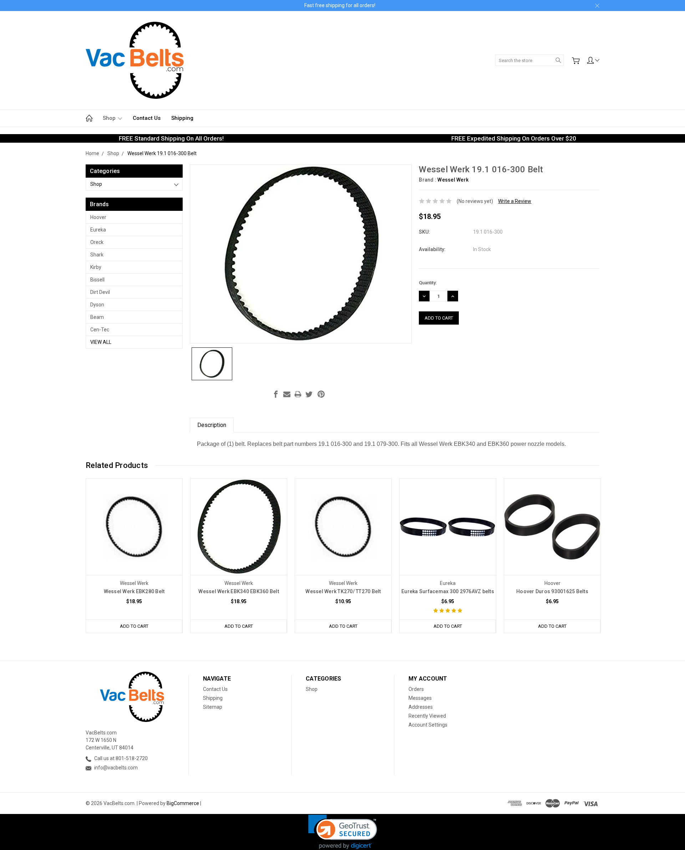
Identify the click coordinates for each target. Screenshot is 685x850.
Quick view (134, 546)
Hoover (98, 217)
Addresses (421, 707)
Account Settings (428, 725)
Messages (420, 698)
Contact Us (147, 118)
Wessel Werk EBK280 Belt (134, 591)
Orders (416, 689)
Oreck (96, 242)
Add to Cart (134, 626)
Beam (97, 317)
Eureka (98, 230)
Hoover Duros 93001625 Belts (552, 591)
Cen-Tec (99, 329)
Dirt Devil (100, 292)
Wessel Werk (452, 180)
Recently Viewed (427, 716)
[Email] (286, 394)
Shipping (182, 118)
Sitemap (212, 707)
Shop (110, 118)
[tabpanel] (134, 555)
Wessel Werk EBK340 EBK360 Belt (238, 591)
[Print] (297, 394)
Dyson (97, 304)
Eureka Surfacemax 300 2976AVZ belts (447, 591)
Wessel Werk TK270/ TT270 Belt (343, 591)
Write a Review (514, 201)
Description (211, 425)
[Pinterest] (321, 394)
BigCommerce (183, 803)
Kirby (95, 267)
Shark (96, 255)
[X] (309, 394)
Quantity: (428, 282)
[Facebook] (275, 394)
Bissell (97, 280)
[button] (343, 832)
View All (100, 342)
